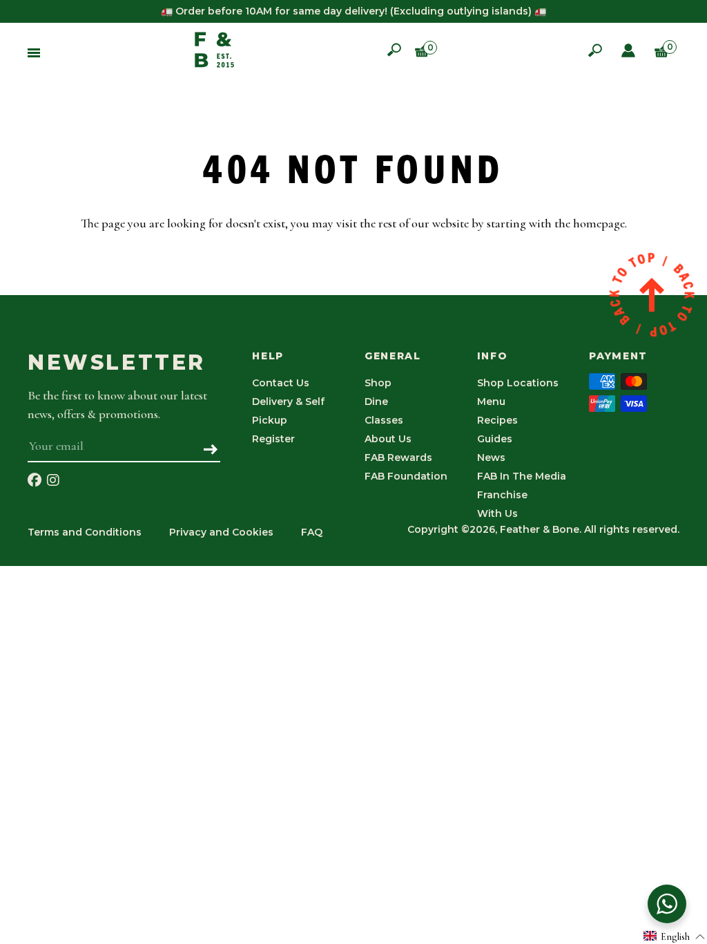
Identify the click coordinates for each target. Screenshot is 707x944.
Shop (378, 383)
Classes (384, 420)
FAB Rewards (398, 457)
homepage (599, 223)
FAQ (311, 532)
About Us (388, 439)
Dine (376, 401)
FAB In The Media (521, 476)
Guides (494, 439)
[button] (674, 936)
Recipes (497, 420)
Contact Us (280, 383)
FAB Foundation (406, 476)
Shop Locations (518, 383)
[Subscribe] (211, 450)
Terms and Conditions (85, 532)
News (491, 457)
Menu (491, 401)
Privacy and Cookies (221, 532)
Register (273, 439)
